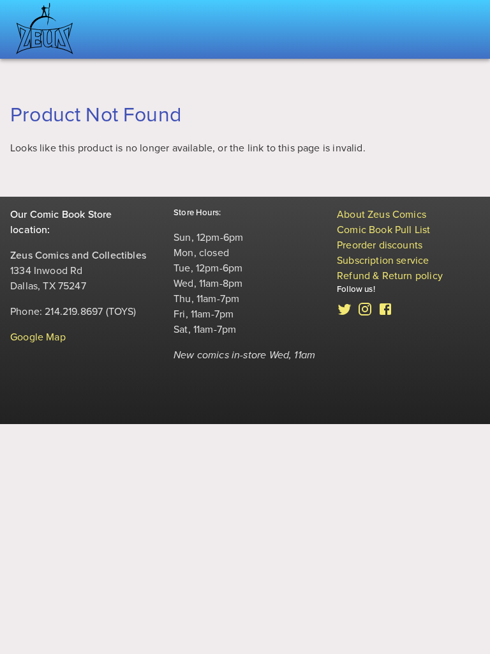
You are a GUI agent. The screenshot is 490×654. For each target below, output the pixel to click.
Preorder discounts (379, 245)
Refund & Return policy (390, 276)
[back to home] (44, 29)
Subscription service (383, 260)
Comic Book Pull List (384, 230)
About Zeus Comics (381, 214)
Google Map (38, 337)
